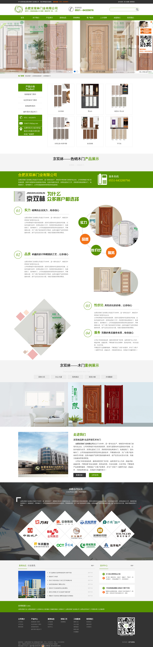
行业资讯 (31, 566)
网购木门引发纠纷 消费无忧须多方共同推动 (61, 596)
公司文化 (20, 624)
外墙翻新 (76, 632)
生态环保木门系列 (30, 100)
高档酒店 (76, 627)
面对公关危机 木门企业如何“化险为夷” (59, 592)
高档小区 (76, 622)
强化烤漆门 (28, 76)
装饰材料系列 (30, 106)
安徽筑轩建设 (54, 609)
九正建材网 (101, 609)
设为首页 (120, 1)
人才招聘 (103, 18)
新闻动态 (63, 18)
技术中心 (50, 627)
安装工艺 (64, 619)
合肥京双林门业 (22, 609)
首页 (22, 18)
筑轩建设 (46, 609)
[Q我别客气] (144, 30)
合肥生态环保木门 (85, 609)
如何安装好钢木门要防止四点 (57, 584)
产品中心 (34, 619)
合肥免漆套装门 (32, 609)
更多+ (92, 565)
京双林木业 (40, 609)
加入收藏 (126, 1)
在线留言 (88, 627)
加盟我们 (117, 18)
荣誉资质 (20, 627)
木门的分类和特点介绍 (113, 574)
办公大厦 (76, 624)
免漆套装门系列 (30, 94)
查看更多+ (79, 475)
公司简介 (21, 619)
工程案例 (77, 619)
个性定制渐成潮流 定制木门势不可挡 (118, 588)
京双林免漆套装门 (37, 76)
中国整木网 (94, 609)
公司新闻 (50, 622)
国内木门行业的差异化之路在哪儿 (58, 588)
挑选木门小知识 (53, 576)
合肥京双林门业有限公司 (72, 609)
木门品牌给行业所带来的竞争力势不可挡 (60, 572)
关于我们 (36, 18)
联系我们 (132, 1)
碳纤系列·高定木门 (30, 112)
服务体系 (88, 624)
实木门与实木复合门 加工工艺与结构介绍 (60, 580)
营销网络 (76, 18)
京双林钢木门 (47, 76)
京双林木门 (62, 609)
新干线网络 (132, 642)
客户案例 (90, 18)
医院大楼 (76, 629)
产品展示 (49, 18)
